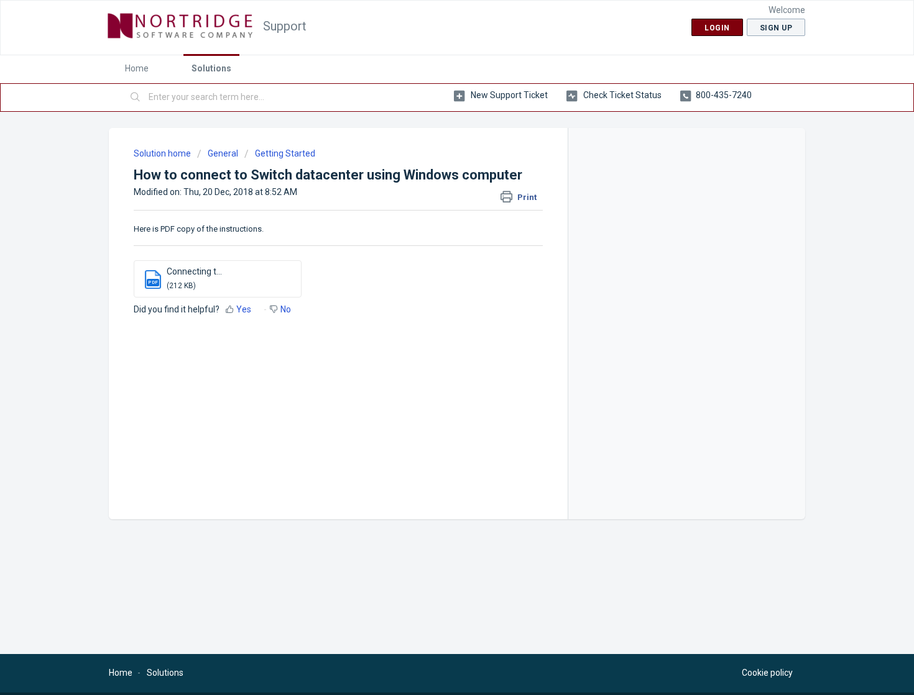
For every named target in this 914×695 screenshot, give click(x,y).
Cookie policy (767, 673)
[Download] (434, 184)
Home (137, 68)
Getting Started (285, 153)
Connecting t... (194, 271)
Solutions (211, 68)
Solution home (163, 153)
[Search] (135, 97)
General (223, 153)
